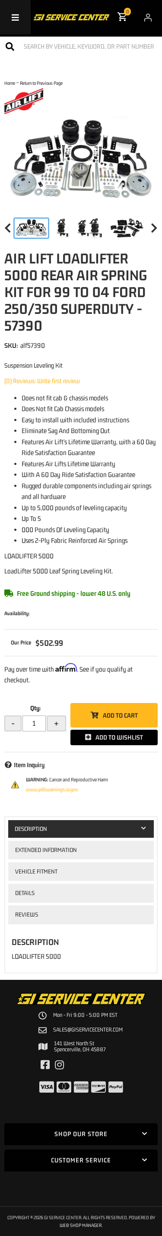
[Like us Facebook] (45, 1065)
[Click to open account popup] (148, 17)
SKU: (11, 345)
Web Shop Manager (81, 1225)
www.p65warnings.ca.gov (52, 790)
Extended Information (46, 849)
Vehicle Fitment (36, 871)
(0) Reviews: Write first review (42, 380)
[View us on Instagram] (59, 1065)
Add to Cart (120, 715)
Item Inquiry (29, 764)
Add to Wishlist (119, 737)
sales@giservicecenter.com (88, 1030)
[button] (81, 46)
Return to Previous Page (41, 83)
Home (9, 83)
